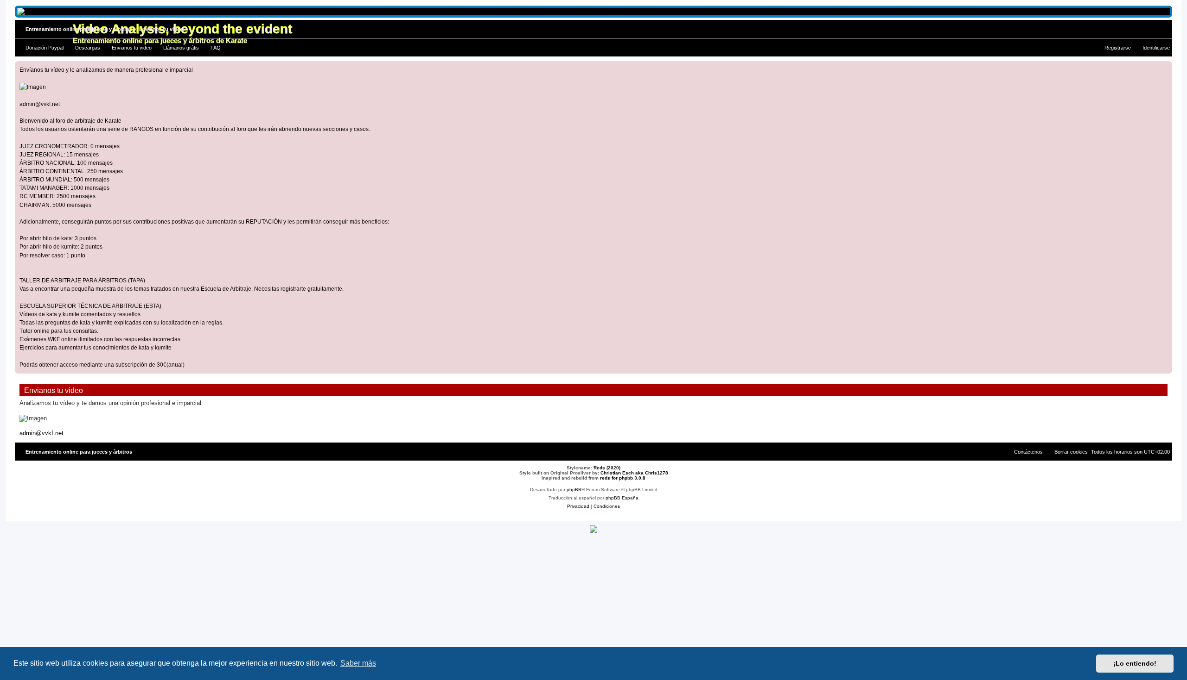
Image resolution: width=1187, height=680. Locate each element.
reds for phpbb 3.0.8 (622, 477)
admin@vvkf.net (39, 104)
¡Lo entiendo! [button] (1134, 663)
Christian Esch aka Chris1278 (634, 472)
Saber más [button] (358, 663)
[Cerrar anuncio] (1165, 68)
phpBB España (622, 497)
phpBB (574, 489)
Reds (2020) (607, 467)
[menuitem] (40, 47)
